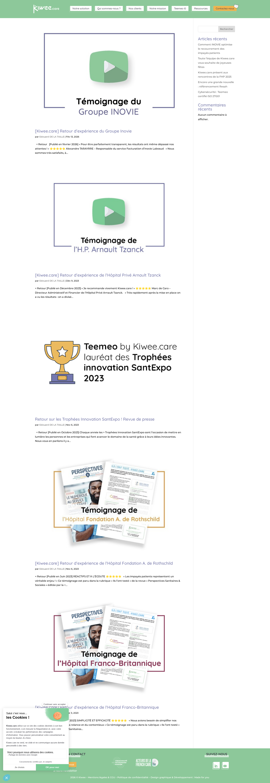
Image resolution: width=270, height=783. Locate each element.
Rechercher (226, 29)
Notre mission (158, 8)
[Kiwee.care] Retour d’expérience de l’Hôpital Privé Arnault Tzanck (98, 275)
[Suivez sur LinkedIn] (216, 765)
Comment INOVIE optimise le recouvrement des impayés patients (215, 48)
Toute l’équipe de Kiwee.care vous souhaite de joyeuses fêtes (216, 62)
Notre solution (80, 8)
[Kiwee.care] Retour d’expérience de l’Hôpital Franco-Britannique (97, 707)
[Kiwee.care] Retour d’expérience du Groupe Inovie (83, 131)
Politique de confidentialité (132, 777)
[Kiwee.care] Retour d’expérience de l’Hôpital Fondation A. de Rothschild (104, 563)
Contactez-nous (225, 8)
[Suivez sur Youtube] (225, 765)
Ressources (201, 8)
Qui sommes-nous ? (108, 8)
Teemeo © (180, 8)
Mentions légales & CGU (101, 777)
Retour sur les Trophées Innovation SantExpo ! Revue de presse (95, 419)
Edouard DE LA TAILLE (51, 136)
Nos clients (135, 8)
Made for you (201, 777)
